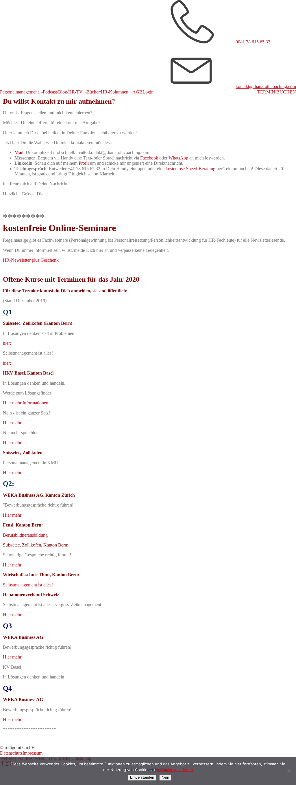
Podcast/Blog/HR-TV (63, 91)
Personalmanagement (19, 91)
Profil (84, 163)
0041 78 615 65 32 (253, 41)
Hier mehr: (13, 422)
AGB (137, 91)
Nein (165, 777)
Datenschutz (11, 753)
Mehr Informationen (175, 769)
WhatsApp (178, 157)
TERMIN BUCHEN (276, 91)
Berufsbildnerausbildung (25, 535)
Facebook (149, 157)
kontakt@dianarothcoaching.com (266, 86)
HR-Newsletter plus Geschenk (31, 260)
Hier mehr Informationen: (26, 402)
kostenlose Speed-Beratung (190, 168)
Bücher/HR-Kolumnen (107, 91)
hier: (7, 343)
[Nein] (289, 771)
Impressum (32, 753)
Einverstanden (142, 777)
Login (148, 91)
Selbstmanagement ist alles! (28, 584)
